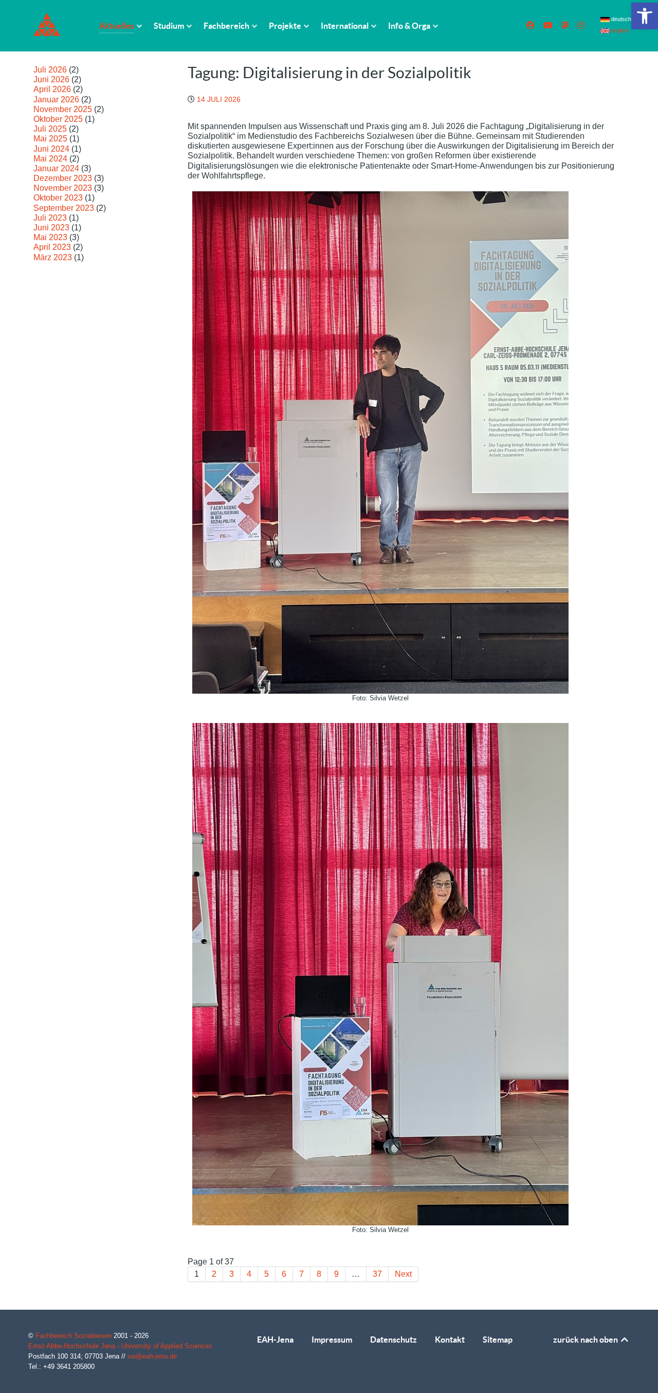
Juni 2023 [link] (51, 227)
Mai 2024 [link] (50, 158)
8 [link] (319, 1274)
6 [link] (284, 1274)
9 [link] (336, 1274)
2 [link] (214, 1274)
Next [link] (403, 1274)
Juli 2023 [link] (50, 217)
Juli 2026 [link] (50, 69)
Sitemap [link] (498, 1339)
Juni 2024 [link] (51, 148)
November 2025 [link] (62, 109)
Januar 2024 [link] (56, 168)
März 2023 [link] (52, 257)
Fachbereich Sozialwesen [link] (74, 1336)
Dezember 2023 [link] (62, 178)
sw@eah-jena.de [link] (152, 1356)
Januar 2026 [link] (56, 99)
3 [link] (231, 1274)
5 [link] (266, 1274)
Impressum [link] (332, 1339)
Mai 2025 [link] (50, 138)
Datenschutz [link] (393, 1339)
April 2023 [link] (52, 247)
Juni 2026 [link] (51, 79)
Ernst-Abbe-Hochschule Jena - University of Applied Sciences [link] (120, 1346)
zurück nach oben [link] (586, 1339)
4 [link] (249, 1274)
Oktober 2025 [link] (58, 119)
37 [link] (377, 1274)
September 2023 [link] (63, 208)
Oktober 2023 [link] (58, 197)
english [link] (619, 30)
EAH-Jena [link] (275, 1339)
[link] (644, 16)
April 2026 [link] (52, 89)
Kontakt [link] (450, 1339)
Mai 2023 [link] (50, 237)
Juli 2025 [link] (50, 128)
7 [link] (301, 1274)
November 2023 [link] (62, 188)
